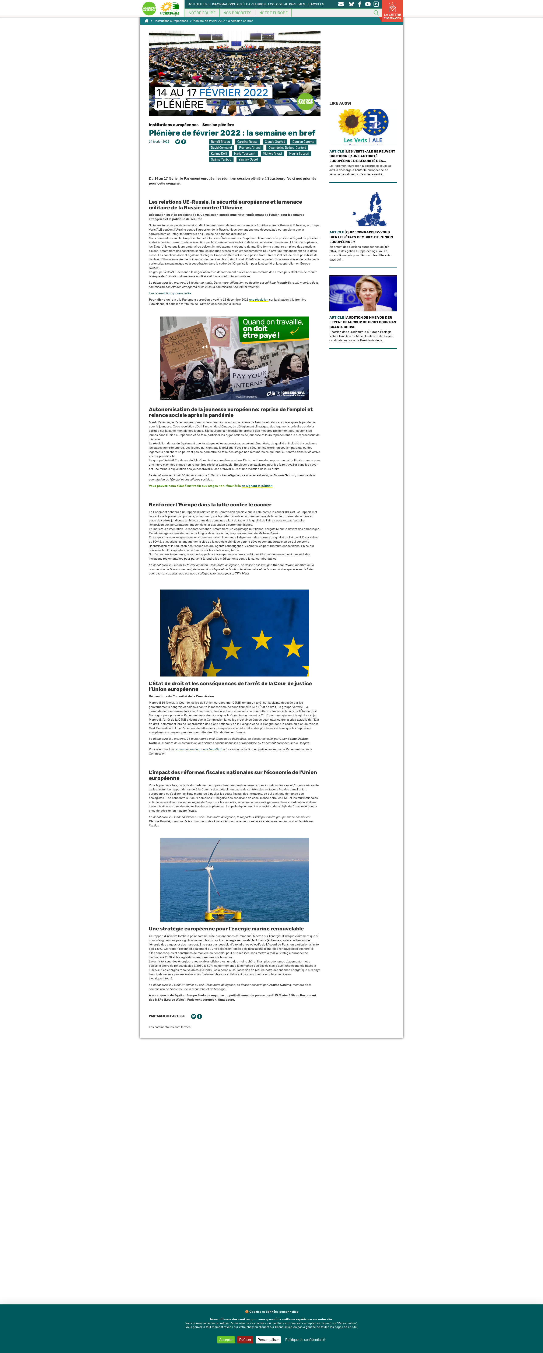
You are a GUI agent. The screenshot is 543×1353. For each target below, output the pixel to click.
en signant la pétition (257, 485)
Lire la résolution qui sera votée (170, 293)
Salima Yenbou (221, 159)
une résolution (258, 299)
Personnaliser (268, 1340)
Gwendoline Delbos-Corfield (287, 148)
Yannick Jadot (248, 159)
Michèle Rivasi (272, 153)
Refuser (245, 1340)
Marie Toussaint (245, 153)
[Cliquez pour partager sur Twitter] (177, 141)
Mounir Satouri (299, 153)
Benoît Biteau (220, 142)
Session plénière (218, 124)
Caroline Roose (247, 142)
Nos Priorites (237, 13)
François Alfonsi (250, 148)
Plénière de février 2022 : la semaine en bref (232, 132)
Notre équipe (202, 13)
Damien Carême (303, 142)
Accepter (226, 1340)
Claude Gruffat (275, 142)
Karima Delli (219, 153)
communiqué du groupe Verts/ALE (199, 749)
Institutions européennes (171, 20)
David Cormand (221, 148)
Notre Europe (273, 13)
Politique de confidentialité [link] (305, 1340)
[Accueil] (146, 20)
